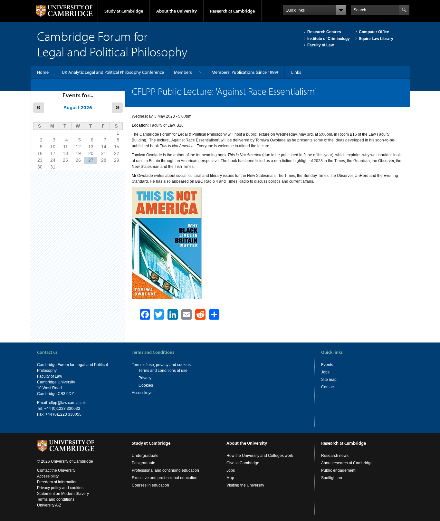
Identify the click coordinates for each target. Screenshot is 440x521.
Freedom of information (57, 482)
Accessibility (48, 476)
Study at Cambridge (123, 11)
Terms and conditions (55, 499)
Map (230, 478)
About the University (176, 11)
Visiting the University (245, 485)
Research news (335, 455)
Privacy (145, 378)
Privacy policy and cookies (60, 488)
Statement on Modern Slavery (63, 493)
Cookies (146, 385)
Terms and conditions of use (163, 370)
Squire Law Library (376, 38)
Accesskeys (142, 393)
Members (183, 72)
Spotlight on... (333, 478)
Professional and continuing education (165, 470)
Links (296, 72)
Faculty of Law (320, 45)
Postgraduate (143, 463)
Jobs (325, 372)
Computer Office (374, 32)
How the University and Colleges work (259, 455)
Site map (329, 379)
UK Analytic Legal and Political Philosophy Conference (113, 72)
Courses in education (150, 485)
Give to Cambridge (242, 463)
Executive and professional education (164, 478)
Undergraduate (145, 455)
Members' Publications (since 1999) (245, 72)
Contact (328, 387)
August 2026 (77, 107)
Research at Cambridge (232, 11)
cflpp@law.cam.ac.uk (67, 402)
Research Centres (324, 32)
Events (327, 364)
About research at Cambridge (347, 463)
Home (43, 72)
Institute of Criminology (328, 38)
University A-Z (49, 505)
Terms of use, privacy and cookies (161, 364)
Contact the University (56, 470)
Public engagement (338, 470)
